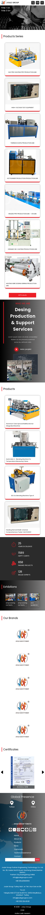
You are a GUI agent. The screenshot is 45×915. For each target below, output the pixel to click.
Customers (18, 849)
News (16, 846)
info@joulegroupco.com (22, 877)
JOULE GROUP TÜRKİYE (22, 824)
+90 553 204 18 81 (22, 901)
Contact (17, 856)
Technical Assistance (22, 853)
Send (37, 859)
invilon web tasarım (22, 913)
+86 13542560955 (23, 881)
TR (37, 2)
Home (16, 835)
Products (17, 842)
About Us (17, 839)
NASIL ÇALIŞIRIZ (25, 349)
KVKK (22, 910)
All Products (22, 295)
